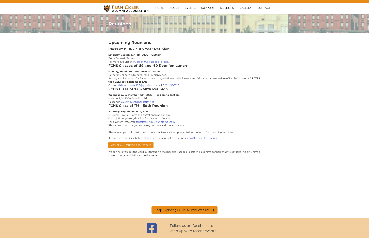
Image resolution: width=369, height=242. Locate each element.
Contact (263, 8)
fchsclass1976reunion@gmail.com (155, 122)
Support (207, 8)
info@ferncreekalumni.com (203, 138)
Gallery (246, 8)
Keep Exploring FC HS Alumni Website (183, 210)
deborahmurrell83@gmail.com (136, 85)
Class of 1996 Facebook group (151, 61)
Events (190, 8)
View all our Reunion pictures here (131, 145)
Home (159, 8)
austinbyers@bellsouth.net (138, 102)
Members (227, 8)
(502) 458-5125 (170, 85)
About (174, 8)
